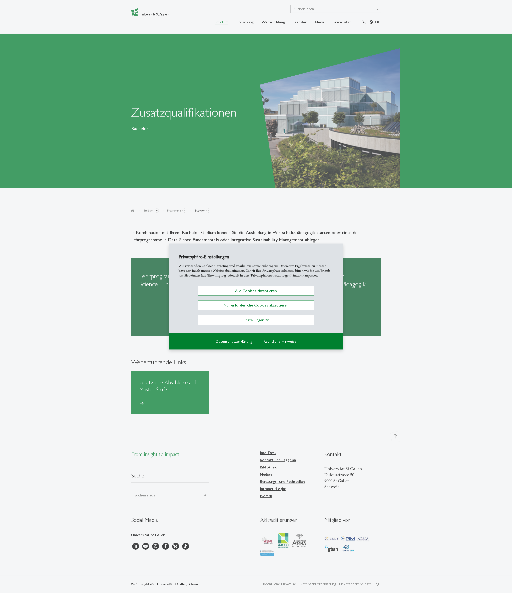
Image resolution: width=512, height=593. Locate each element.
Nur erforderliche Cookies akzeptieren (256, 305)
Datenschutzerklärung (233, 341)
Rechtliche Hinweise (279, 341)
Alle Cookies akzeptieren (256, 290)
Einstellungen (254, 319)
